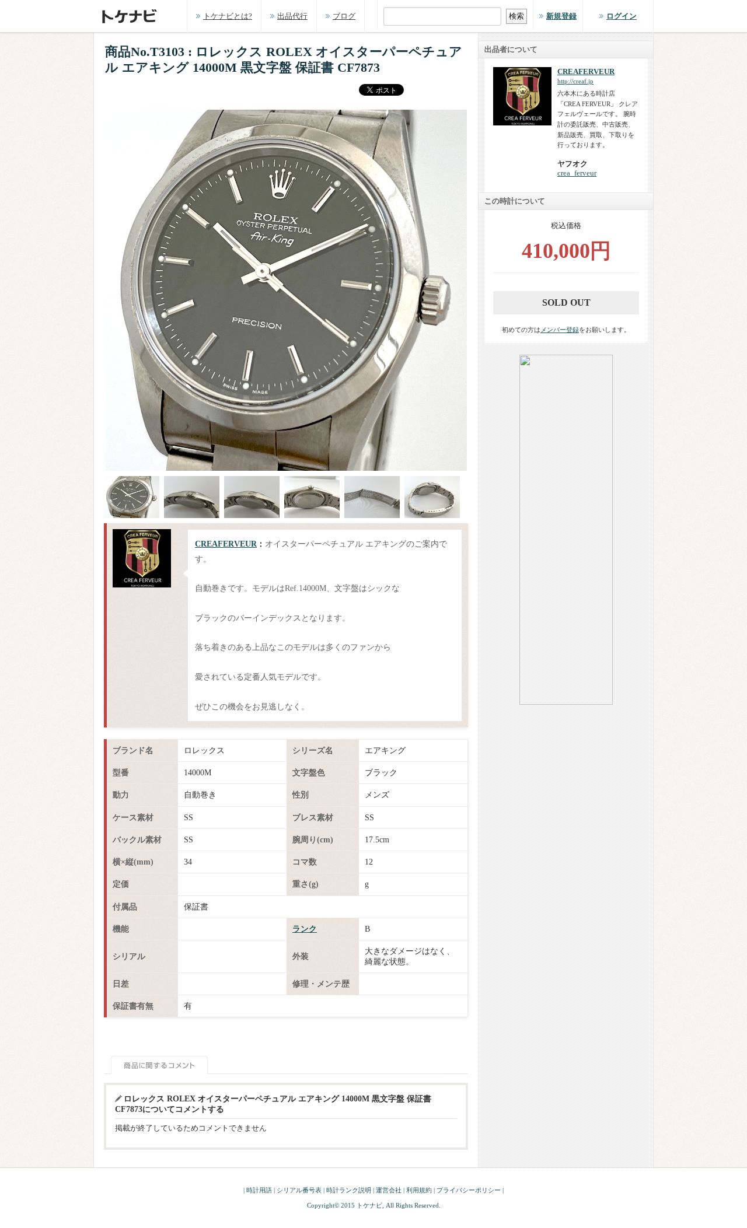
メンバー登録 (559, 329)
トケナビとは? (227, 16)
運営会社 (389, 1190)
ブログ (344, 16)
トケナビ (369, 1205)
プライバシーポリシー (469, 1190)
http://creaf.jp (575, 81)
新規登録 (561, 16)
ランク (304, 928)
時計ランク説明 (348, 1190)
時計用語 (259, 1190)
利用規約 (419, 1190)
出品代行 (292, 16)
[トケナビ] (131, 11)
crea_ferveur (576, 173)
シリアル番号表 (299, 1190)
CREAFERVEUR (226, 543)
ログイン (621, 16)
